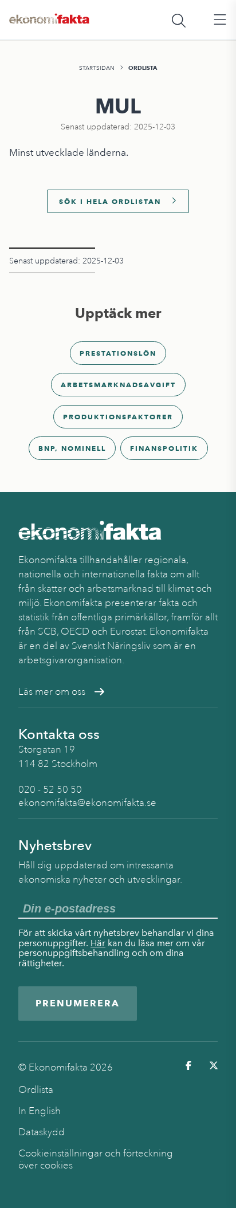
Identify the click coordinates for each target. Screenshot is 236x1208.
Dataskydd (41, 1132)
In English (39, 1111)
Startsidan (97, 68)
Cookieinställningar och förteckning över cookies (95, 1159)
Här (98, 943)
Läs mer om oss (51, 692)
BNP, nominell (72, 448)
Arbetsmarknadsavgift (118, 384)
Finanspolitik (164, 448)
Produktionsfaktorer (118, 416)
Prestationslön (118, 353)
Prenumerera (78, 1003)
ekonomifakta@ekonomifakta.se (87, 803)
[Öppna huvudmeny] (220, 20)
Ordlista (142, 68)
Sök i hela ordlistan (110, 201)
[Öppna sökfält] (179, 20)
